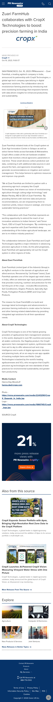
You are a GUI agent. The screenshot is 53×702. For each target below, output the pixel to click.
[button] (26, 39)
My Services (25, 672)
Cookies (27, 694)
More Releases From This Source (15, 589)
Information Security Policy (18, 691)
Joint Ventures (34, 641)
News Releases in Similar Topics (15, 647)
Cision (31, 698)
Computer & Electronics (37, 621)
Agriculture (6, 621)
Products (26, 666)
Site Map (35, 691)
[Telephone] (43, 4)
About (26, 669)
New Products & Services (12, 641)
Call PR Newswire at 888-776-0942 (27, 679)
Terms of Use (19, 688)
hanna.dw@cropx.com (12, 385)
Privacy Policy (32, 688)
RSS (43, 691)
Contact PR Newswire (26, 663)
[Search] (49, 4)
